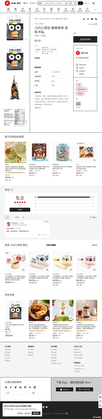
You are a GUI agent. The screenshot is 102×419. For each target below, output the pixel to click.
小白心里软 (39, 24)
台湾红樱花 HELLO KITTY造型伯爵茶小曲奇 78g (62, 167)
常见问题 (54, 352)
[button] (32, 3)
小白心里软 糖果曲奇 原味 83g (14, 325)
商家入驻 (77, 349)
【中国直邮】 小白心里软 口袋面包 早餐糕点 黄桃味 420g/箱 (63, 277)
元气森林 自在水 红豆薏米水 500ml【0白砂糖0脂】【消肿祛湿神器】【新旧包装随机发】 (86, 326)
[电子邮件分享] (92, 19)
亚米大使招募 (78, 358)
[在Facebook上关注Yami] (11, 387)
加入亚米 (7, 358)
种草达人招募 (78, 355)
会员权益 (30, 352)
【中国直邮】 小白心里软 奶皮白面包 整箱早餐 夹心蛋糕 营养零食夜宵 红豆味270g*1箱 (15, 278)
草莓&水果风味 (82, 89)
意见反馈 (77, 371)
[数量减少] (90, 33)
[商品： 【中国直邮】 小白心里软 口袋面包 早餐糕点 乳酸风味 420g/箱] (39, 262)
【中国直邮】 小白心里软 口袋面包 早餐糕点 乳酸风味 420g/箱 (39, 277)
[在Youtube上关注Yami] (20, 387)
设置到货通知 (9, 335)
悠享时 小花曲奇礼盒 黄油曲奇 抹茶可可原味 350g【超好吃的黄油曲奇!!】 (15, 168)
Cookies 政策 (24, 409)
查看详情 (38, 108)
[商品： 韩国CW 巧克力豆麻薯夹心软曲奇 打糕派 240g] (86, 152)
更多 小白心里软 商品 (16, 245)
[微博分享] (84, 19)
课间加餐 (80, 93)
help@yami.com (79, 368)
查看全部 (94, 245)
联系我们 (7, 355)
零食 (36, 19)
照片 (23, 217)
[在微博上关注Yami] (30, 387)
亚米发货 (54, 355)
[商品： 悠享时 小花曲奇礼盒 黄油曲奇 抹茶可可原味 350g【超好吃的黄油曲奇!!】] (15, 152)
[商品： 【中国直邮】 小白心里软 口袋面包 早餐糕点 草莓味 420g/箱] (86, 262)
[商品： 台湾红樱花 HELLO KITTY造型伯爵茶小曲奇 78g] (63, 152)
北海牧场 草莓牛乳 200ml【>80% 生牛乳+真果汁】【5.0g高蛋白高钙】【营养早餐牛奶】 (63, 326)
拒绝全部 (27, 413)
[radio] (38, 50)
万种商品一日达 (56, 363)
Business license (46, 413)
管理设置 (20, 413)
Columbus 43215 (84, 57)
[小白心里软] (51, 245)
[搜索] (80, 3)
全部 (7, 217)
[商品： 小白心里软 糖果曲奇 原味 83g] (15, 310)
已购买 (17, 217)
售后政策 (54, 358)
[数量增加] (96, 33)
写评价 (44, 35)
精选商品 (7, 360)
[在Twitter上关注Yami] (15, 387)
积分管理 (30, 349)
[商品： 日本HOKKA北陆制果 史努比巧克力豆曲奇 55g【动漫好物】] (39, 152)
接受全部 (36, 413)
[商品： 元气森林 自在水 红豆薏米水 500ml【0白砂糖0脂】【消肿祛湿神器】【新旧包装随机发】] (86, 310)
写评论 (20, 210)
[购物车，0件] (93, 3)
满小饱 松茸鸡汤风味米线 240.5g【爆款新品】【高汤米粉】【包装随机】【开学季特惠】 (38, 326)
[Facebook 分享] (88, 19)
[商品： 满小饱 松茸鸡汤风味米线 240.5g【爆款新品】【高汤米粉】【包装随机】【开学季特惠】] (39, 310)
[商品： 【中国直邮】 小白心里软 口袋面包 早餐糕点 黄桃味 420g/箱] (63, 262)
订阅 (33, 393)
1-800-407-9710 (79, 366)
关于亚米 (7, 349)
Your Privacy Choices (58, 413)
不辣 (79, 85)
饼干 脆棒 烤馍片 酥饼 (59, 19)
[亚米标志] (13, 3)
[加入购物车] (23, 160)
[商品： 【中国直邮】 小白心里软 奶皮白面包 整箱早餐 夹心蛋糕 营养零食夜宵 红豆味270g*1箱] (15, 262)
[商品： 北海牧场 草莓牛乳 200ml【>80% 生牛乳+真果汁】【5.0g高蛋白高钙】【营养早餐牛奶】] (63, 310)
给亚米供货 (77, 352)
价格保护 (54, 360)
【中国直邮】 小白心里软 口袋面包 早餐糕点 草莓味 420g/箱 (86, 277)
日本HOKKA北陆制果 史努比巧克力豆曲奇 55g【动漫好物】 (39, 167)
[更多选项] (47, 235)
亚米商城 (54, 349)
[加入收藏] (96, 24)
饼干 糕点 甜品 (45, 19)
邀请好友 (30, 355)
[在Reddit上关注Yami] (35, 387)
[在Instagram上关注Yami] (25, 387)
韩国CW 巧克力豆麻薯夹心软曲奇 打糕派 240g (86, 167)
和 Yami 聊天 (97, 417)
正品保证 (7, 352)
